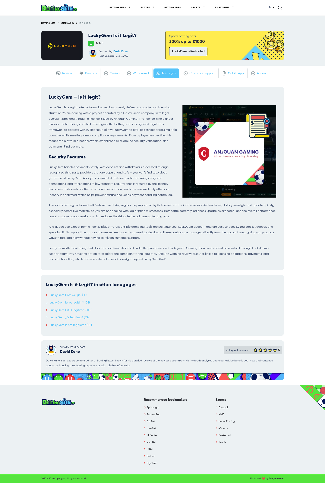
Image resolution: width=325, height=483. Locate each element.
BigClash (152, 463)
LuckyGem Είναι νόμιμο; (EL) (68, 295)
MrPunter (152, 435)
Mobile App (235, 73)
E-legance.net (276, 479)
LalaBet (151, 428)
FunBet (151, 421)
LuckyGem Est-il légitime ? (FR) (71, 310)
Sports (196, 7)
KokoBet (151, 442)
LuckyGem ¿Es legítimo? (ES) (69, 317)
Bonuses (90, 73)
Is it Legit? (168, 73)
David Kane (120, 51)
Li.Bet (150, 449)
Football (223, 407)
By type (145, 7)
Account (262, 73)
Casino (114, 73)
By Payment (222, 7)
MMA (221, 414)
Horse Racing (227, 421)
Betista (151, 456)
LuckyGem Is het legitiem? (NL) (71, 325)
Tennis (222, 442)
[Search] (280, 7)
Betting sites (117, 7)
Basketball (225, 435)
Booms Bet (153, 414)
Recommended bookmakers (165, 400)
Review (67, 73)
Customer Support (202, 73)
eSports (223, 428)
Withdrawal (140, 73)
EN (269, 7)
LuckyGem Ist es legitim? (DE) (70, 302)
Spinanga (153, 407)
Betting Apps (172, 7)
